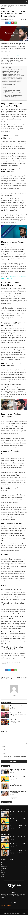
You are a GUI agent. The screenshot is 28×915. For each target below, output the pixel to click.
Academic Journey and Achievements (11, 71)
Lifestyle (5, 5)
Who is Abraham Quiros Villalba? (11, 88)
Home (2, 5)
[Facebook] (6, 23)
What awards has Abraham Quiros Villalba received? (13, 93)
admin (5, 19)
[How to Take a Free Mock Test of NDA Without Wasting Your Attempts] (5, 779)
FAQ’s (4, 87)
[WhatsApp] (15, 23)
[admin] (2, 19)
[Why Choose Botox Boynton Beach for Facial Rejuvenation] (5, 793)
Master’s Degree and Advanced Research (11, 74)
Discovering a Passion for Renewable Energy (12, 72)
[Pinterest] (12, 23)
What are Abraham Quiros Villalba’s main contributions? (13, 91)
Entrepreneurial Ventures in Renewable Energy (12, 78)
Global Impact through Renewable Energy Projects (13, 75)
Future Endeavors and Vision (9, 84)
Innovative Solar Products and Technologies (12, 80)
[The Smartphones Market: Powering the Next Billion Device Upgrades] (5, 786)
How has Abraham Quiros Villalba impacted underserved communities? (13, 96)
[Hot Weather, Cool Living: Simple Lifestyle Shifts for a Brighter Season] (5, 708)
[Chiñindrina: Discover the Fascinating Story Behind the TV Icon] (5, 722)
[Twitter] (9, 23)
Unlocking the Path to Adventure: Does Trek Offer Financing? (7, 679)
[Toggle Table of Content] (23, 68)
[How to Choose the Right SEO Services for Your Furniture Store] (5, 771)
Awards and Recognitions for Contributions (12, 81)
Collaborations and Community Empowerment (12, 77)
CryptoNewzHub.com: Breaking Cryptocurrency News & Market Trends (21, 679)
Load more (14, 798)
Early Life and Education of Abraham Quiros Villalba (13, 69)
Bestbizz (11, 911)
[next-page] (4, 727)
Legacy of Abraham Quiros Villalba (10, 83)
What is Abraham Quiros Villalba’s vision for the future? (14, 98)
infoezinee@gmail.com (6, 905)
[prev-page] (2, 727)
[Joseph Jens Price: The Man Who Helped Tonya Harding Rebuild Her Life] (5, 715)
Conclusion (5, 86)
